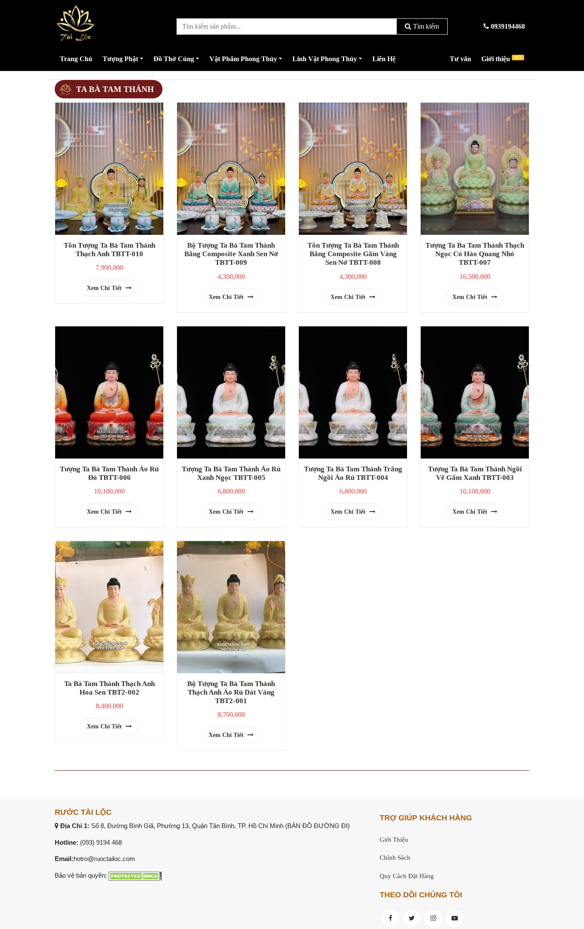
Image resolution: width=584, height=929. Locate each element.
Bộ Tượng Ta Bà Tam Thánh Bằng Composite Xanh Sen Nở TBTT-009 (231, 253)
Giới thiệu (501, 58)
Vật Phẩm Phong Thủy (243, 58)
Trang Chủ (76, 58)
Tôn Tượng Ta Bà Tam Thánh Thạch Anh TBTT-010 (109, 249)
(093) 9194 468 (101, 842)
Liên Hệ (383, 58)
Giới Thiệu (394, 839)
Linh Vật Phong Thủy (324, 58)
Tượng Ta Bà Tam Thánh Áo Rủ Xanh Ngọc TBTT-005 (231, 473)
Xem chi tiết (105, 288)
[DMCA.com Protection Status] (135, 875)
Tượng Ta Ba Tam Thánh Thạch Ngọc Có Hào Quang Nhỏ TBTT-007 (474, 253)
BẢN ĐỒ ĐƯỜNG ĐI (317, 825)
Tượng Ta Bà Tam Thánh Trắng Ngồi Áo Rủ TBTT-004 (353, 473)
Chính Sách (395, 857)
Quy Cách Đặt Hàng (407, 876)
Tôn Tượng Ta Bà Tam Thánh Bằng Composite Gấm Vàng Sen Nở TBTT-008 (353, 253)
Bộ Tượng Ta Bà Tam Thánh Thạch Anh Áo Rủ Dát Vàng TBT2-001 (231, 692)
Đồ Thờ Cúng (173, 58)
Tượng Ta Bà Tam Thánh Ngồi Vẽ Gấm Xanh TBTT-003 (475, 473)
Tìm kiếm (425, 26)
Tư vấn (460, 58)
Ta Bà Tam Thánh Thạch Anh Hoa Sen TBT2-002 (109, 688)
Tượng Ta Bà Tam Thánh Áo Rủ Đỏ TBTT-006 (109, 473)
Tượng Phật (120, 58)
